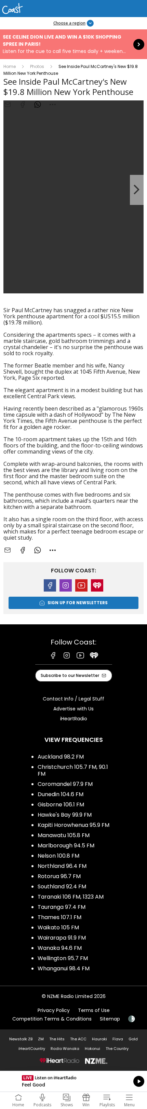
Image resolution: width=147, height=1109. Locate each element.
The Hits (57, 1039)
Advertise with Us (73, 708)
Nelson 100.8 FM (58, 856)
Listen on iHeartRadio (73, 1081)
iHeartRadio (73, 718)
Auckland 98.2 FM (61, 757)
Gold (133, 1039)
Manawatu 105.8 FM (64, 835)
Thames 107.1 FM (59, 917)
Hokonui (92, 1048)
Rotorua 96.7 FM (59, 876)
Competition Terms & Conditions (52, 1018)
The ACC (78, 1039)
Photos (37, 66)
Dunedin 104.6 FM (60, 794)
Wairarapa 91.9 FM (62, 938)
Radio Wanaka (65, 1048)
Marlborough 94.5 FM (66, 845)
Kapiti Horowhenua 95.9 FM (73, 825)
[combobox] (53, 104)
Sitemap (110, 1018)
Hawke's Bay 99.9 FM (65, 815)
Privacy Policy (54, 1010)
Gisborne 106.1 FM (61, 804)
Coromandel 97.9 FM (65, 784)
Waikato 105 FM (58, 927)
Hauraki (99, 1039)
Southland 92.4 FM (62, 886)
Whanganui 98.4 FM (64, 968)
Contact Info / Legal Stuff (73, 698)
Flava (117, 1039)
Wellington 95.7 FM (63, 958)
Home (9, 66)
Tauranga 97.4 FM (61, 907)
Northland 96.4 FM (62, 866)
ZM (41, 1039)
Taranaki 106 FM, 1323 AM (71, 897)
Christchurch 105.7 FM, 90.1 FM (73, 770)
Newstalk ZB (20, 1039)
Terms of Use (94, 1010)
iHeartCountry (31, 1048)
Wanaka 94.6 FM (60, 948)
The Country (117, 1048)
